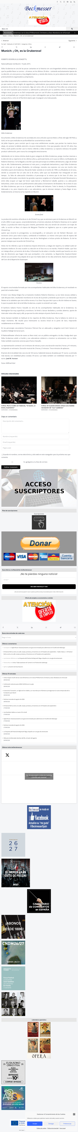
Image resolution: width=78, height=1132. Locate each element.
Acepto (35, 1123)
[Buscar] (72, 28)
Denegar (51, 1123)
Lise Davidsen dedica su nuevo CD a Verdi (15, 712)
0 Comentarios (13, 410)
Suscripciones (39, 514)
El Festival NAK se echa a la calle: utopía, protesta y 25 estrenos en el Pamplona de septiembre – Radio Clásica (34, 652)
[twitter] (60, 2)
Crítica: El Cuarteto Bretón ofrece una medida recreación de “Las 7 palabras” (57, 407)
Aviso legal (21, 1130)
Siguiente (71, 41)
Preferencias (67, 1123)
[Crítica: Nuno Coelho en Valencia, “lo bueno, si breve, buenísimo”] (19, 378)
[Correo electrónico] (75, 627)
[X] (17, 627)
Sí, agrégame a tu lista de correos (35, 462)
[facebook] (57, 2)
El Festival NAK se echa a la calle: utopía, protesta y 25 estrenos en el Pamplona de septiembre (30, 706)
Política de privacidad (53, 1128)
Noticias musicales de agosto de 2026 (14, 699)
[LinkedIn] (32, 627)
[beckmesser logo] (38, 4)
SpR (5, 44)
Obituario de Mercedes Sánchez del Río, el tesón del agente (20, 738)
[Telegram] (60, 627)
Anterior (6, 41)
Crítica (29, 44)
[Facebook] (3, 627)
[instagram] (64, 2)
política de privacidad (42, 592)
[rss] (74, 2)
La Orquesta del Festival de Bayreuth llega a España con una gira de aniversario (40, 658)
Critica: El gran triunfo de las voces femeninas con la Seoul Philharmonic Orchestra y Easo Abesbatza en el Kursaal (35, 677)
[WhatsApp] (46, 627)
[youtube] (67, 2)
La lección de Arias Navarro (15, 667)
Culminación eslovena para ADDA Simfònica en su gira (19, 684)
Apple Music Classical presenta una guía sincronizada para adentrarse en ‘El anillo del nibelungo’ (38, 647)
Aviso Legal (63, 1128)
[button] (74, 1114)
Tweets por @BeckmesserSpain (39, 776)
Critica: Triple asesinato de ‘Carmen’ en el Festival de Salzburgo (29, 662)
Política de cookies (41, 1128)
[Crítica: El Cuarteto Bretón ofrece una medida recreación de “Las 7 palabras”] (59, 378)
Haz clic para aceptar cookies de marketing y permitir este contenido (39, 776)
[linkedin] (71, 2)
